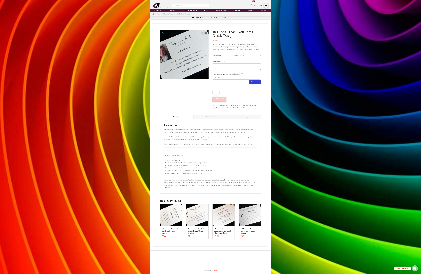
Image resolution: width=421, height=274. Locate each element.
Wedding (248, 266)
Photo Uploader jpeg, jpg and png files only (230, 74)
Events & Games (220, 266)
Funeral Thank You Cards (250, 105)
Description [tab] (176, 117)
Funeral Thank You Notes (237, 108)
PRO (215, 270)
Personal (239, 266)
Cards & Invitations (197, 266)
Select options (171, 222)
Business (184, 266)
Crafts (209, 266)
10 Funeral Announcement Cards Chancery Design (223, 231)
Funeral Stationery (235, 105)
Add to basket (219, 99)
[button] (266, 5)
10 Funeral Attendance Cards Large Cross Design (250, 231)
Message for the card (223, 61)
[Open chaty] (415, 268)
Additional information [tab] (210, 117)
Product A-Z (174, 266)
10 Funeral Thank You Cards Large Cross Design (197, 231)
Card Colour (216, 55)
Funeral (231, 266)
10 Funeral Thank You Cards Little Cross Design (171, 231)
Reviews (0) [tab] (244, 117)
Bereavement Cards (222, 108)
